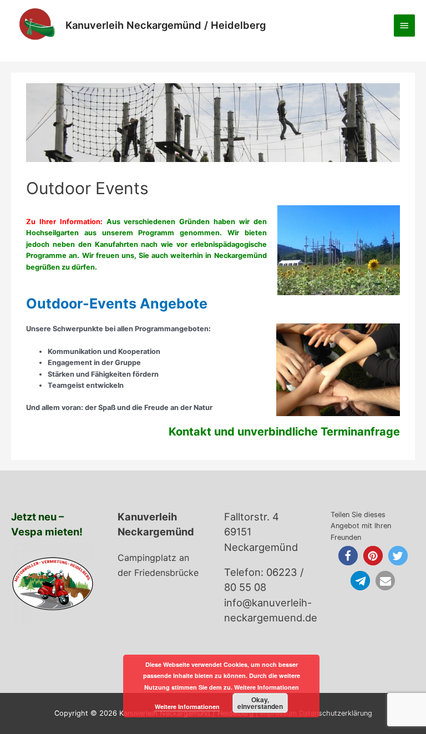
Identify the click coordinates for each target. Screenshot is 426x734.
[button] (348, 555)
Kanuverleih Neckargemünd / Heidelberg (165, 25)
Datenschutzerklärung (335, 713)
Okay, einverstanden (260, 703)
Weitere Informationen (187, 706)
